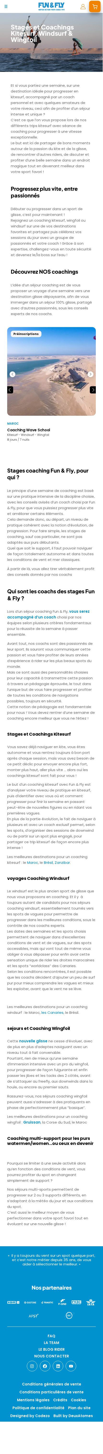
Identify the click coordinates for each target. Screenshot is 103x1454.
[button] (9, 389)
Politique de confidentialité (38, 1407)
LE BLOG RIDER (52, 1349)
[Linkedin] (58, 1366)
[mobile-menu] (6, 6)
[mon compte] (83, 6)
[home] (51, 6)
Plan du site (79, 1407)
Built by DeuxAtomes (73, 1415)
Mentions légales (33, 1399)
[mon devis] (95, 6)
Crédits (60, 1399)
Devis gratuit (28, 1446)
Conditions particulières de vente (51, 1392)
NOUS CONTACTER (51, 1356)
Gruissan (31, 1122)
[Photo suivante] (90, 374)
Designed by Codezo (30, 1415)
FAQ (51, 1336)
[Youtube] (71, 1366)
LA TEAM (51, 1342)
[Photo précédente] (12, 374)
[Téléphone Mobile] (8, 1446)
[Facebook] (45, 1366)
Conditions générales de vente (51, 1384)
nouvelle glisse (33, 1041)
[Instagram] (32, 1366)
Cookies (78, 1399)
